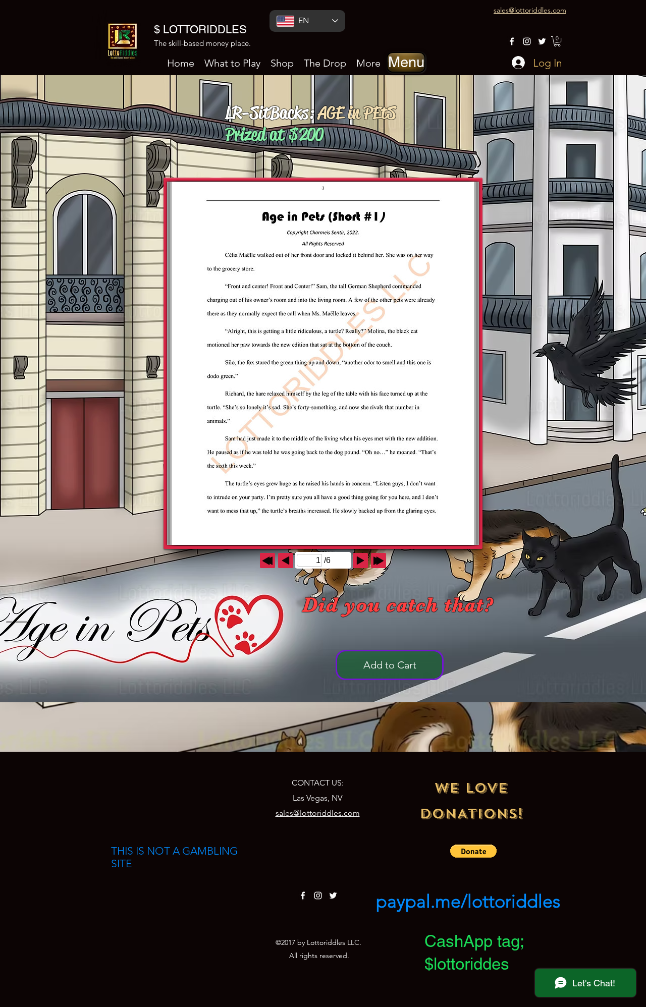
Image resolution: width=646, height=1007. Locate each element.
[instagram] (527, 41)
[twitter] (542, 41)
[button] (406, 62)
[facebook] (512, 41)
